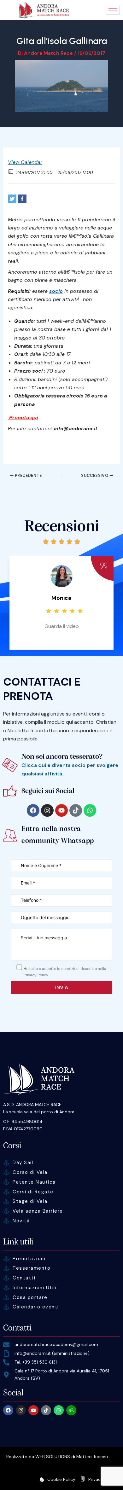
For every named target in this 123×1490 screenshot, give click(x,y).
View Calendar (25, 162)
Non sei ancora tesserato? (62, 756)
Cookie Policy (61, 1479)
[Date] (11, 171)
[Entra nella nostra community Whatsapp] (10, 835)
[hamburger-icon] (113, 10)
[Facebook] (22, 198)
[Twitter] (12, 198)
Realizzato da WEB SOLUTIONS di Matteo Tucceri (57, 1456)
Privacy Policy (102, 1479)
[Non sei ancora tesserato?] (10, 765)
